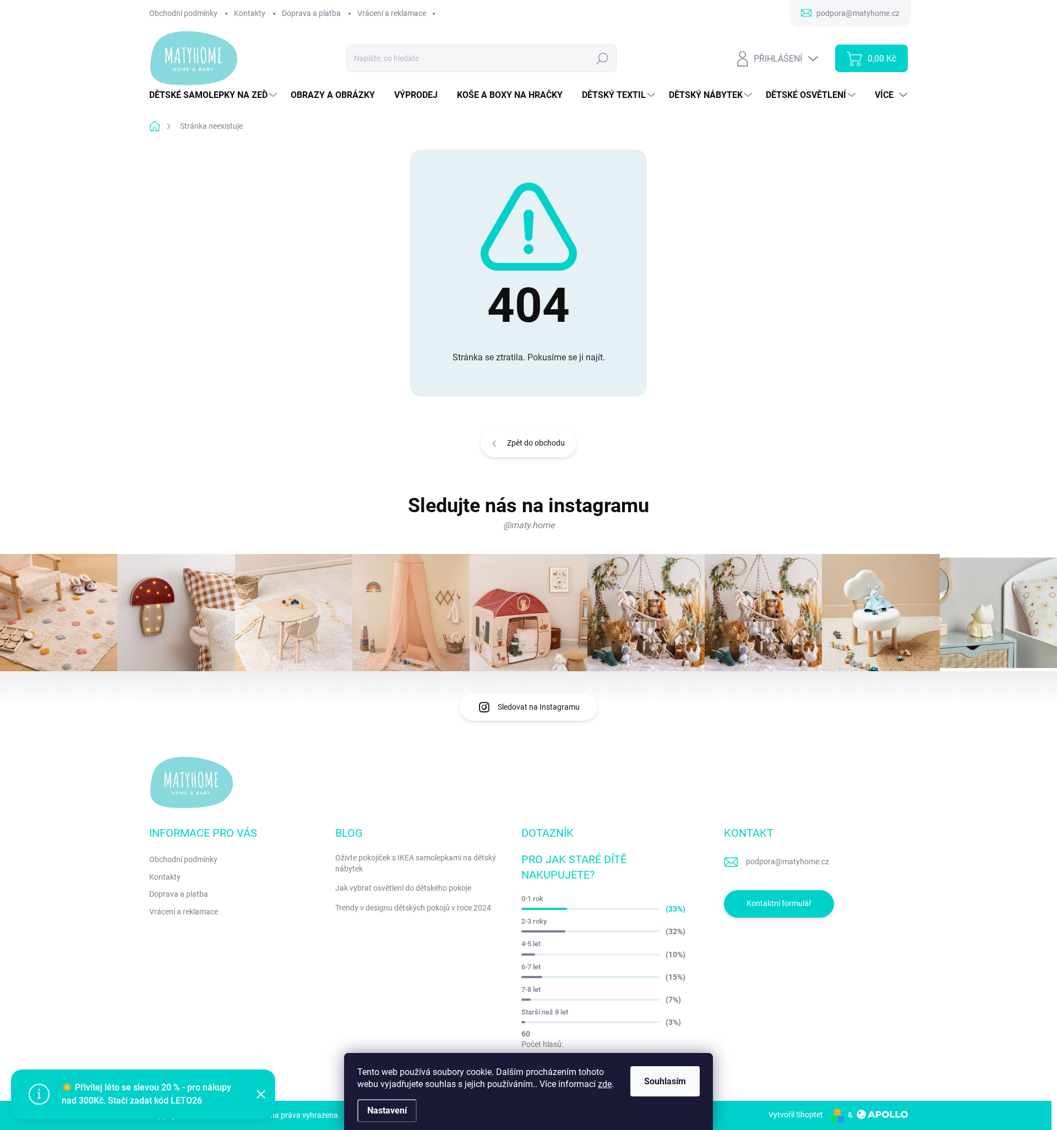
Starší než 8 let (544, 1012)
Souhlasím (665, 1081)
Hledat (602, 58)
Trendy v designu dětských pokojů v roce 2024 (413, 907)
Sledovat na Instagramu (539, 707)
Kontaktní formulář (779, 903)
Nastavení (387, 1110)
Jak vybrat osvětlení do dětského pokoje (403, 888)
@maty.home (528, 525)
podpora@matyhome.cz (787, 861)
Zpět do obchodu (536, 442)
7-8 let (531, 989)
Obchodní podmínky (183, 13)
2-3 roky (534, 921)
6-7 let (531, 967)
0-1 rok (532, 899)
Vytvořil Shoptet (796, 1114)
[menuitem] (214, 95)
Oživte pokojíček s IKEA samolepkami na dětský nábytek (415, 863)
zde (605, 1084)
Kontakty (249, 13)
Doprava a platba (311, 13)
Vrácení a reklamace (391, 13)
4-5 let (531, 944)
